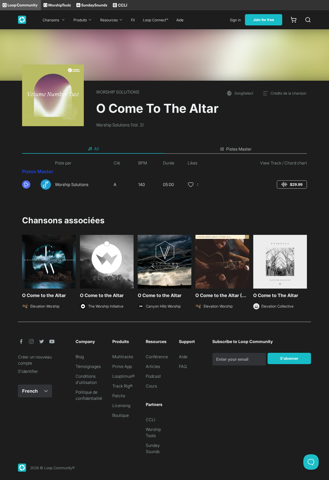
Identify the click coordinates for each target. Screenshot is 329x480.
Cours (151, 386)
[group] (292, 184)
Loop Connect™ (155, 20)
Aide (180, 20)
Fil (133, 20)
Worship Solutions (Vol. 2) (120, 124)
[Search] (308, 20)
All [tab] (96, 148)
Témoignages (88, 366)
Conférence (157, 356)
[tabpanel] (164, 177)
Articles (153, 366)
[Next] (304, 262)
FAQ (183, 366)
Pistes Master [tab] (239, 149)
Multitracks (122, 356)
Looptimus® (123, 376)
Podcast (153, 376)
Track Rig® (122, 386)
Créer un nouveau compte (35, 360)
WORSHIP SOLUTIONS (117, 92)
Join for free (263, 19)
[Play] (26, 184)
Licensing (121, 405)
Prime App (122, 366)
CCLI (150, 419)
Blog (80, 356)
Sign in (235, 20)
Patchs (118, 395)
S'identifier (28, 371)
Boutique (120, 415)
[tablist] (164, 149)
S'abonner (289, 358)
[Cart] (293, 20)
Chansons (51, 20)
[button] (29, 184)
